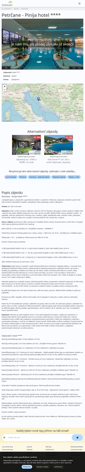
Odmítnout (58, 467)
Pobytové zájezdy (59, 177)
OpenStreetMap (6, 121)
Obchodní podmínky (77, 447)
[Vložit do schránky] (14, 152)
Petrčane (22, 177)
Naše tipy (48, 447)
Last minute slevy (7, 447)
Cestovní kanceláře (76, 450)
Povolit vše (27, 467)
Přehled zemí (50, 450)
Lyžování (29, 447)
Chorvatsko (12, 177)
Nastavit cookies (42, 467)
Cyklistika (29, 450)
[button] (38, 99)
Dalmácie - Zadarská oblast (39, 177)
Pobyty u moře (74, 177)
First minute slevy (7, 450)
